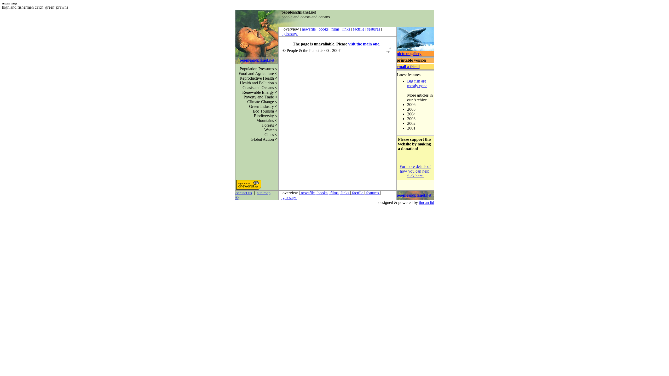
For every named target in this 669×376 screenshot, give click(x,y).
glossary (290, 34)
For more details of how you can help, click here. (415, 171)
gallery (409, 53)
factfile (358, 29)
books (324, 29)
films (335, 29)
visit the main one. (364, 44)
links (346, 29)
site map (263, 193)
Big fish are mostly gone (417, 83)
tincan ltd (426, 202)
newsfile (309, 29)
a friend (408, 66)
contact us (243, 193)
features (373, 29)
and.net (257, 60)
